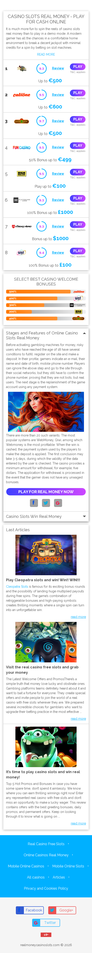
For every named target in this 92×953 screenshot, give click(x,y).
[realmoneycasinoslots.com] (12, 5)
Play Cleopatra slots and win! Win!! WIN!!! (43, 580)
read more (78, 617)
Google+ (66, 910)
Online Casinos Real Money (46, 855)
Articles (59, 877)
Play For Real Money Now (46, 491)
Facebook (34, 910)
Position (71, 5)
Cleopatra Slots (17, 586)
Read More (46, 54)
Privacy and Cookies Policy (46, 888)
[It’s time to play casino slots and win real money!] (46, 747)
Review (58, 68)
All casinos (36, 877)
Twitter (50, 923)
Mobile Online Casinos (26, 866)
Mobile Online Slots (68, 866)
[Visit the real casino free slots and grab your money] (46, 555)
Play (77, 66)
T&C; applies (77, 72)
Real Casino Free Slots (46, 844)
